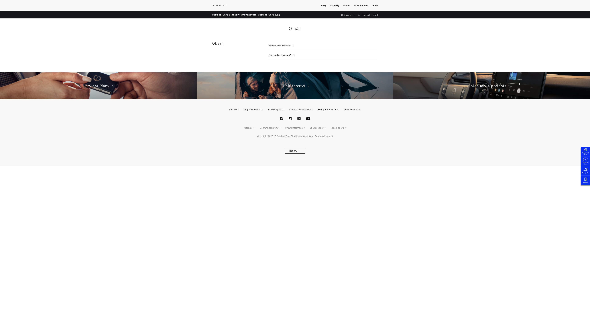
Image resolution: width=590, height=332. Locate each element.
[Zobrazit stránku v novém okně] (281, 119)
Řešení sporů (337, 127)
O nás (375, 5)
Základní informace (280, 45)
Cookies (248, 127)
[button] (347, 15)
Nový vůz (585, 173)
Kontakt (585, 182)
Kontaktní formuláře (280, 55)
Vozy (323, 5)
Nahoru (293, 150)
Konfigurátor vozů (327, 109)
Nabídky (334, 5)
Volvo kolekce (351, 109)
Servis (346, 5)
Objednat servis (585, 153)
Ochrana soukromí (269, 127)
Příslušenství (361, 5)
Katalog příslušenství (300, 109)
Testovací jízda (585, 163)
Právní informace (294, 127)
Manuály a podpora (489, 85)
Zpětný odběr (316, 127)
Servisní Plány (97, 85)
